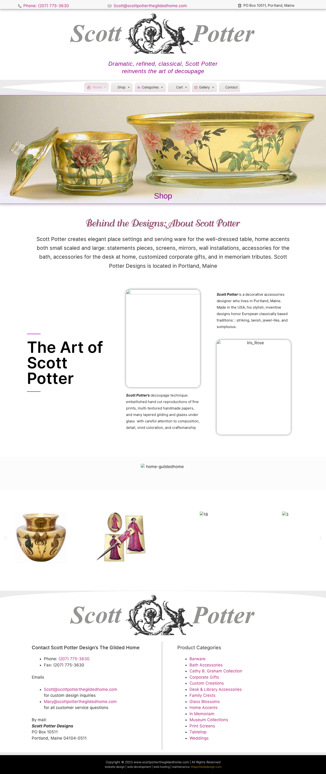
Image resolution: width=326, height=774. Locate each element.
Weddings (199, 738)
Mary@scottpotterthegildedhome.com (80, 701)
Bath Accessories (206, 665)
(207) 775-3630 (73, 658)
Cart (179, 87)
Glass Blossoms (204, 701)
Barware (197, 658)
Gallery (204, 87)
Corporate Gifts (204, 677)
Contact (231, 87)
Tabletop (197, 732)
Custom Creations (206, 683)
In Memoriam (201, 713)
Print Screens (202, 726)
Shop (121, 87)
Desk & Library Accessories (215, 689)
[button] (5, 538)
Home (97, 87)
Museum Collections (208, 719)
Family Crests (202, 695)
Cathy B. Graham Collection (215, 671)
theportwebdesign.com (206, 767)
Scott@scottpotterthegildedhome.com (80, 689)
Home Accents (203, 707)
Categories (150, 87)
